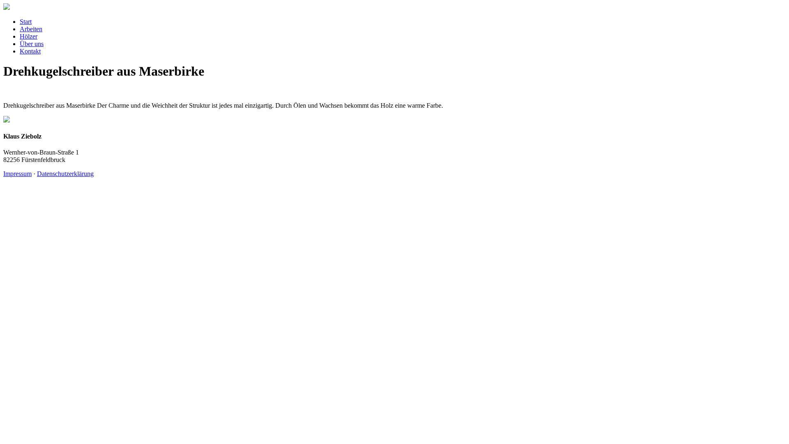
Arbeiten (31, 28)
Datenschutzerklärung (65, 173)
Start (26, 21)
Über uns (32, 43)
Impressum (17, 173)
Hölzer (28, 36)
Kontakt (30, 51)
